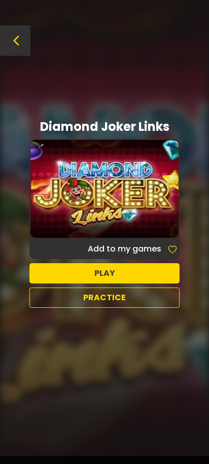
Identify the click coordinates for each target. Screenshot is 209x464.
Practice (104, 297)
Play (104, 273)
